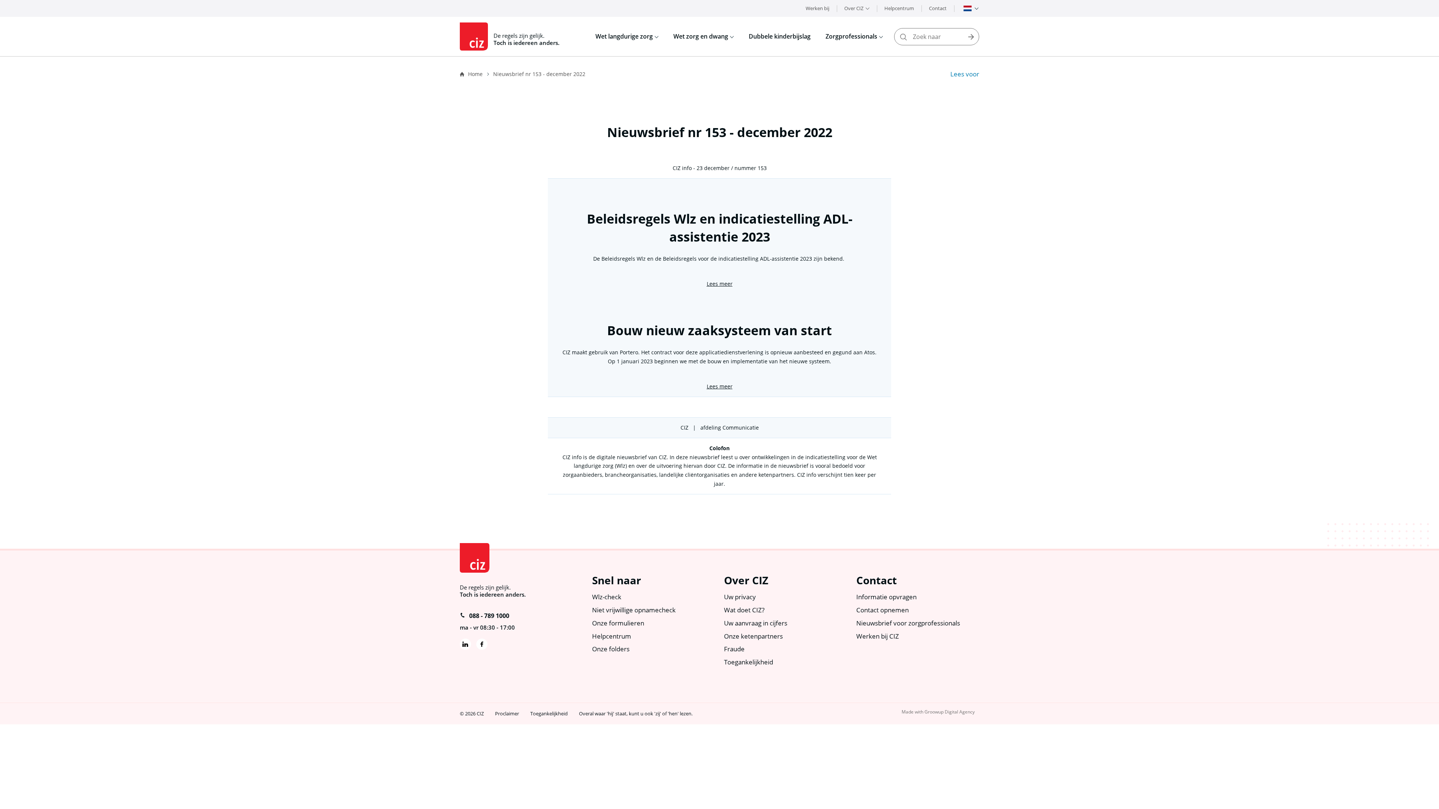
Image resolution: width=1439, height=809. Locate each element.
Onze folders (611, 649)
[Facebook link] (482, 644)
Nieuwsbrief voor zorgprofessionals (908, 623)
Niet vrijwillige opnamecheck (634, 610)
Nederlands (967, 8)
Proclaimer (507, 713)
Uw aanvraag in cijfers (755, 623)
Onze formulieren (618, 623)
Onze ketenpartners (753, 636)
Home (475, 74)
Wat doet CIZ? (744, 610)
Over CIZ (853, 8)
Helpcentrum (899, 8)
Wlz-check (606, 597)
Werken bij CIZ (877, 636)
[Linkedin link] (465, 644)
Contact (938, 8)
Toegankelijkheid (748, 662)
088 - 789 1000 (489, 616)
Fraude (734, 649)
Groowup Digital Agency (949, 712)
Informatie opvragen (886, 597)
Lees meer (720, 283)
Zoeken (971, 37)
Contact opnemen (882, 610)
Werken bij (817, 8)
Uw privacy (740, 597)
